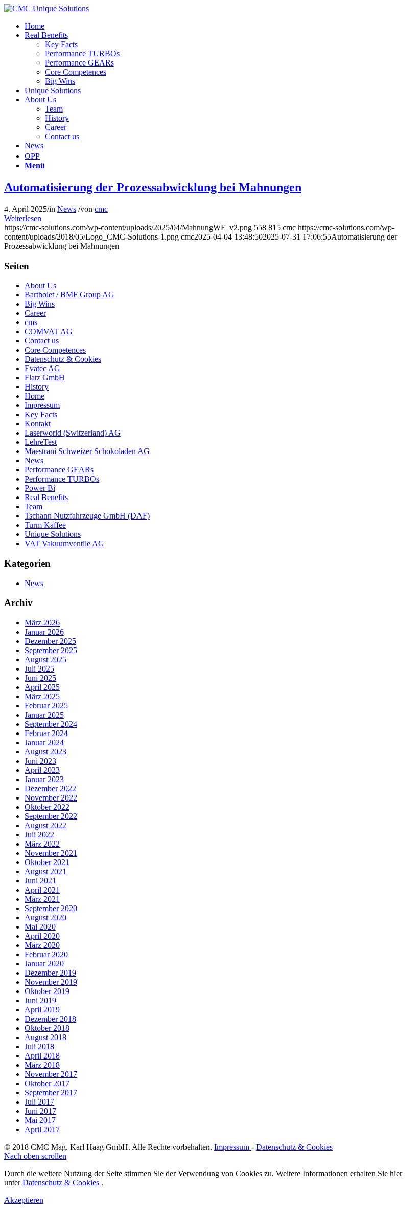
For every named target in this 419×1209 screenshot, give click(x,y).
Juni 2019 (40, 1000)
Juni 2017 (40, 1111)
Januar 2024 (44, 742)
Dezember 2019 (50, 972)
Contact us (42, 340)
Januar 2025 (44, 714)
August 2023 (45, 751)
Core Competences (55, 350)
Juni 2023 (40, 761)
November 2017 (51, 1074)
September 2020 (51, 908)
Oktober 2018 (47, 1028)
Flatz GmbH (45, 377)
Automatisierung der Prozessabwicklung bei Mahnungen (152, 187)
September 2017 (51, 1092)
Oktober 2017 (47, 1083)
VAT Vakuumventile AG (64, 543)
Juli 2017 (39, 1101)
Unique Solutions (53, 534)
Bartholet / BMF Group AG (69, 294)
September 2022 (51, 816)
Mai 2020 (40, 926)
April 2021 (42, 890)
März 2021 (42, 899)
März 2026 (42, 622)
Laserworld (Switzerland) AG (73, 432)
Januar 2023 (44, 779)
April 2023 (42, 770)
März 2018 (42, 1065)
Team (33, 506)
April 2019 (42, 1009)
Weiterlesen (22, 218)
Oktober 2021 (47, 862)
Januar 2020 (44, 963)
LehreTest (41, 442)
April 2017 (42, 1129)
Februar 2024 (46, 733)
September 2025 (51, 650)
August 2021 (45, 871)
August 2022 (45, 825)
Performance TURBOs (62, 478)
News (66, 209)
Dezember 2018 (50, 1018)
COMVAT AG (49, 331)
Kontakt (38, 423)
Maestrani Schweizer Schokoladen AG (87, 451)
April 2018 (42, 1055)
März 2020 (42, 945)
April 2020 (42, 936)
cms (31, 322)
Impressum (42, 405)
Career (35, 313)
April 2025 (42, 687)
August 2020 (45, 917)
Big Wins (40, 303)
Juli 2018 (39, 1046)
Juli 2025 (39, 668)
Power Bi (40, 488)
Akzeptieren (23, 1200)
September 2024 (51, 724)
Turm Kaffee (45, 525)
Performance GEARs (59, 469)
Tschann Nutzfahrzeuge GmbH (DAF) (87, 515)
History (37, 386)
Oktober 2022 (47, 807)
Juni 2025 (40, 678)
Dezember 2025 (50, 641)
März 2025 (42, 696)
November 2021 (51, 853)
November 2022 (51, 797)
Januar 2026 (44, 632)
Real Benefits (46, 497)
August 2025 (45, 659)
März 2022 (42, 843)
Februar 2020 (46, 954)
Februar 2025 (46, 705)
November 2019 (51, 982)
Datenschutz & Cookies (63, 359)
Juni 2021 (40, 880)
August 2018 (45, 1037)
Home (34, 396)
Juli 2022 (39, 834)
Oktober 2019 (47, 991)
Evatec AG (42, 368)
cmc (101, 209)
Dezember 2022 (50, 788)
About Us (40, 285)
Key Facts (41, 414)
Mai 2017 (40, 1120)
